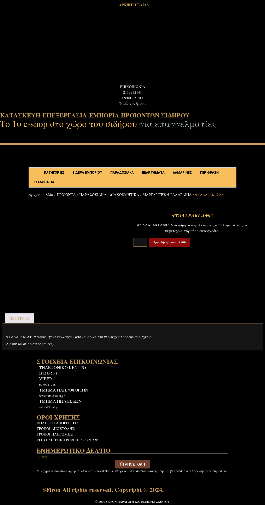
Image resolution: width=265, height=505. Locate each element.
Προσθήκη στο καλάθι (169, 242)
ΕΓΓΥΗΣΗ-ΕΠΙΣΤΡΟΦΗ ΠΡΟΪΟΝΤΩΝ (68, 439)
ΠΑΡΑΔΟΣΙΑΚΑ (122, 172)
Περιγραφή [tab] (20, 318)
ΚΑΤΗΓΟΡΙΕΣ (54, 172)
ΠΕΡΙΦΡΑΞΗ (209, 172)
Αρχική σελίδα (41, 194)
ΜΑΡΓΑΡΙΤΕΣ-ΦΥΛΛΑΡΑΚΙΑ (167, 194)
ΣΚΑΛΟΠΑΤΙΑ (43, 182)
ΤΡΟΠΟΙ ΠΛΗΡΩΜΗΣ (55, 434)
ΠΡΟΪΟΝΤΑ (66, 194)
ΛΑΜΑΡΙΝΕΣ (182, 172)
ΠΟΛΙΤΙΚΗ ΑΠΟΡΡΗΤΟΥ (57, 422)
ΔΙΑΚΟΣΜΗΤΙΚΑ (124, 194)
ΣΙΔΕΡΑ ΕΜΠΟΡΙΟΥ (87, 172)
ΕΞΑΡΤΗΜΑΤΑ (153, 172)
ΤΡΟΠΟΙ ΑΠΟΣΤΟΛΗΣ (56, 428)
